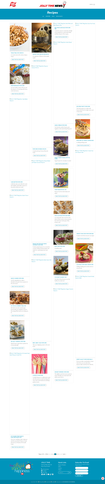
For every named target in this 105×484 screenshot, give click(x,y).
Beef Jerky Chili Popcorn (40, 342)
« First (46, 454)
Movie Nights (59, 16)
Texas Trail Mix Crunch (17, 52)
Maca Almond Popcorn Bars (62, 215)
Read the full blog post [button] (18, 59)
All (43, 16)
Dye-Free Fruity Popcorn (83, 106)
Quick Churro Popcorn (17, 278)
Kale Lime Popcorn (60, 246)
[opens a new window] (42, 474)
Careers (60, 468)
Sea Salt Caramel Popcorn (18, 341)
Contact (44, 470)
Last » (64, 454)
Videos (59, 469)
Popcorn (48, 16)
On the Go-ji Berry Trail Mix (18, 305)
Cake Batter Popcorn (17, 182)
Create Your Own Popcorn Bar (84, 233)
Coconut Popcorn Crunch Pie (84, 264)
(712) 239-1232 (45, 469)
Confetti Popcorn (38, 375)
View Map (44, 472)
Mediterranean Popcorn (17, 85)
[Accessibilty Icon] (102, 478)
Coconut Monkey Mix (61, 277)
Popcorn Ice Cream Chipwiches (85, 140)
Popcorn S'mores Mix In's (39, 149)
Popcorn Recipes (62, 464)
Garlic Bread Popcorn (61, 125)
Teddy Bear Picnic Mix (60, 189)
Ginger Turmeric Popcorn (62, 372)
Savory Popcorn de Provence (41, 54)
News (53, 16)
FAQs (59, 466)
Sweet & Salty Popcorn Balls (84, 359)
